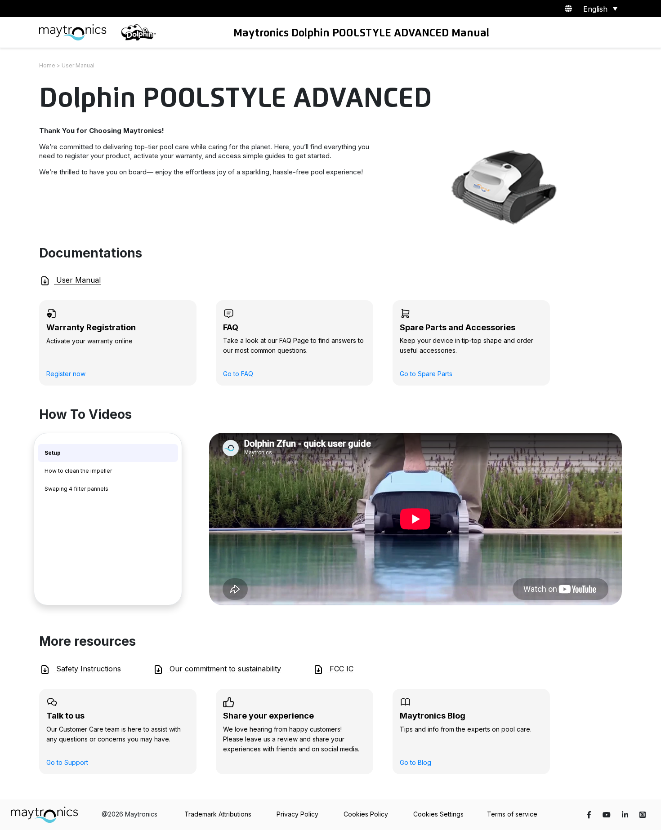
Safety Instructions (87, 668)
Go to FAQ (238, 373)
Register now (65, 373)
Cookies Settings (438, 814)
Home (47, 65)
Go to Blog (415, 762)
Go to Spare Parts (426, 373)
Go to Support (67, 762)
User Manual (77, 279)
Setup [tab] (53, 452)
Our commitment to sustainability (224, 668)
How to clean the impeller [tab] (78, 470)
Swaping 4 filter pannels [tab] (76, 488)
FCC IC (340, 668)
